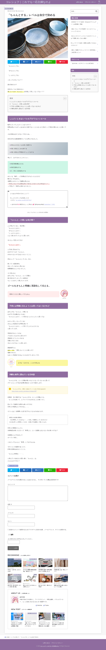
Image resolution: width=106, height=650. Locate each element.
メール (10, 513)
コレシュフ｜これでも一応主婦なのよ (28, 2)
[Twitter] (46, 605)
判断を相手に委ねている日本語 (20, 108)
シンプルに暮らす (9, 8)
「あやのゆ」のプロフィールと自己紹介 (82, 63)
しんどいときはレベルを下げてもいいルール (24, 101)
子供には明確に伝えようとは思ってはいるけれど (26, 106)
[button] (64, 98)
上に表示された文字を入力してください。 (20, 539)
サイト (10, 521)
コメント (11, 484)
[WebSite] (39, 605)
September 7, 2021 (49, 204)
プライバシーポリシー (90, 2)
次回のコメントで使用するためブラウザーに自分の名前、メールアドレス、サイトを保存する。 (38, 529)
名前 (10, 504)
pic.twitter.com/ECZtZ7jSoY (24, 200)
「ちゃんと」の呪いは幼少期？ (20, 104)
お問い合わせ (79, 2)
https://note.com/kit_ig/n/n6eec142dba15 (23, 391)
